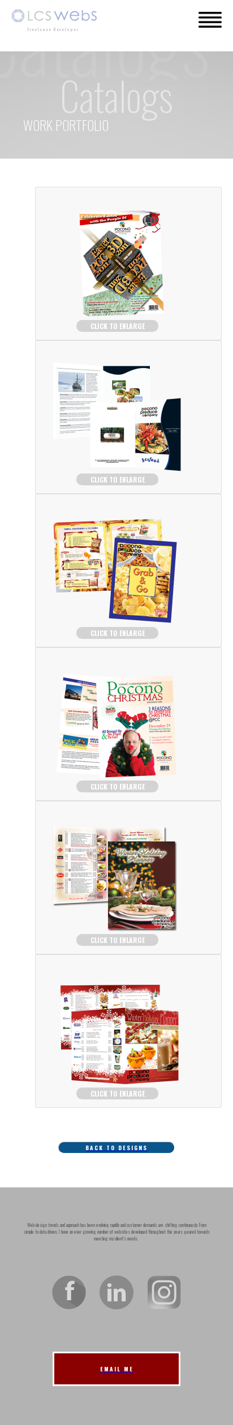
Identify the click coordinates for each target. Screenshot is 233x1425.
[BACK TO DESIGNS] (116, 1119)
